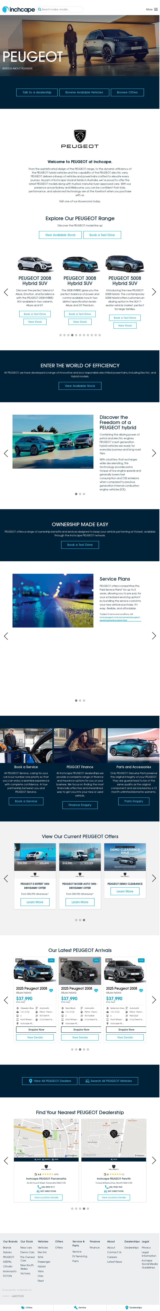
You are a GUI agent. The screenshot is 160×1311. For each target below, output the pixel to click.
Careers (123, 1257)
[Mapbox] (22, 1155)
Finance (104, 1247)
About (122, 1247)
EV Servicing (87, 1256)
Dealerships (145, 1247)
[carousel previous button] (6, 292)
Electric (46, 1252)
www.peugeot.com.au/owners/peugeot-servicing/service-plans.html (118, 622)
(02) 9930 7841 (114, 1187)
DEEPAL (7, 1261)
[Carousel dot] (59, 337)
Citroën (7, 1266)
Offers (64, 1247)
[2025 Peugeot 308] (34, 972)
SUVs (44, 1257)
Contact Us (125, 1252)
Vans (44, 1271)
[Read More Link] (46, 1139)
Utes (44, 1276)
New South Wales (29, 1267)
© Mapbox (71, 1156)
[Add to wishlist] (49, 991)
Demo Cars (29, 1252)
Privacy (7, 1292)
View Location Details (46, 1197)
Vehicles (47, 1247)
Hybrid (45, 1266)
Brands (7, 1247)
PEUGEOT (8, 1257)
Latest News (125, 1261)
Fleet (45, 1280)
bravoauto (10, 1271)
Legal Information (10, 1299)
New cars (28, 1247)
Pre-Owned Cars (29, 1259)
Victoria (27, 1273)
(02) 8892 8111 (47, 1187)
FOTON (7, 1276)
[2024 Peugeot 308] (79, 972)
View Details (34, 1038)
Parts (83, 1261)
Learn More (34, 903)
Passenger (48, 1261)
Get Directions (47, 1191)
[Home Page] (18, 9)
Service (84, 1251)
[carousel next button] (151, 292)
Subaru (7, 1252)
